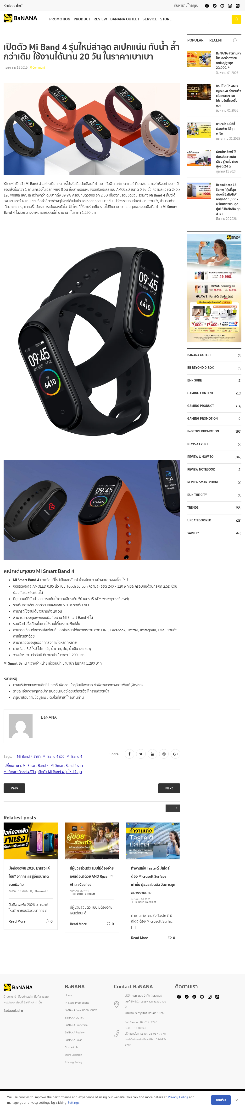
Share (114, 754)
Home (68, 995)
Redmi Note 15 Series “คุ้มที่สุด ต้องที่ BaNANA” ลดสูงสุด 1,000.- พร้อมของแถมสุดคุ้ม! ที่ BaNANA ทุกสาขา (228, 199)
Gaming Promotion (202, 418)
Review (100, 19)
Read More (17, 921)
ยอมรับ (221, 1100)
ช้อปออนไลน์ (13, 6)
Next (169, 788)
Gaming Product (200, 406)
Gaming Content (200, 393)
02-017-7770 (148, 1022)
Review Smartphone (203, 482)
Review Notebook (201, 469)
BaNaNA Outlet (199, 355)
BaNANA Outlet (124, 19)
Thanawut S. (42, 891)
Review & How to (200, 456)
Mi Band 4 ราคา (29, 756)
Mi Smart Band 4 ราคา (67, 765)
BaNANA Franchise (76, 1025)
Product (82, 19)
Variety (193, 533)
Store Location (73, 1055)
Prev (14, 788)
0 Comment (37, 68)
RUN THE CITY (197, 495)
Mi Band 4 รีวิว (54, 756)
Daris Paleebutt (86, 894)
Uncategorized (199, 520)
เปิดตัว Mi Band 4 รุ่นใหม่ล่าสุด (60, 772)
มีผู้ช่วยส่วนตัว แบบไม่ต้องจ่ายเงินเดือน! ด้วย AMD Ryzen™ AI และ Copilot (92, 876)
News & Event (197, 444)
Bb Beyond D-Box (200, 367)
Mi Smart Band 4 (36, 765)
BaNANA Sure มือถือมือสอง (81, 1010)
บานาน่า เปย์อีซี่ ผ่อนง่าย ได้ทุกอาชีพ (225, 128)
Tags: (8, 756)
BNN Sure (194, 380)
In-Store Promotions (77, 1003)
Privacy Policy (73, 1062)
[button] (214, 288)
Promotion (59, 19)
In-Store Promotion (203, 431)
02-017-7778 (157, 1033)
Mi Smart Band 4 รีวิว (20, 772)
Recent (216, 40)
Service (150, 19)
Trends (193, 507)
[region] (214, 288)
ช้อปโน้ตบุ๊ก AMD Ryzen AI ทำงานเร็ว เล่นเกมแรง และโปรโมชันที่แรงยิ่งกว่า (228, 96)
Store (166, 19)
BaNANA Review (74, 1032)
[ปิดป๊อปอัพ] (236, 1100)
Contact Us (71, 1047)
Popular (195, 40)
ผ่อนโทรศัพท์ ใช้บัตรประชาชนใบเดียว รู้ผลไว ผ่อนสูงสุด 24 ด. (227, 159)
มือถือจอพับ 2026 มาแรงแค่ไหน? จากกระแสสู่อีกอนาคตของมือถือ (29, 876)
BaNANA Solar (73, 1040)
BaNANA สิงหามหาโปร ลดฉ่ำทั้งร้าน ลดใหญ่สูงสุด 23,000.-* (228, 60)
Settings (73, 1102)
